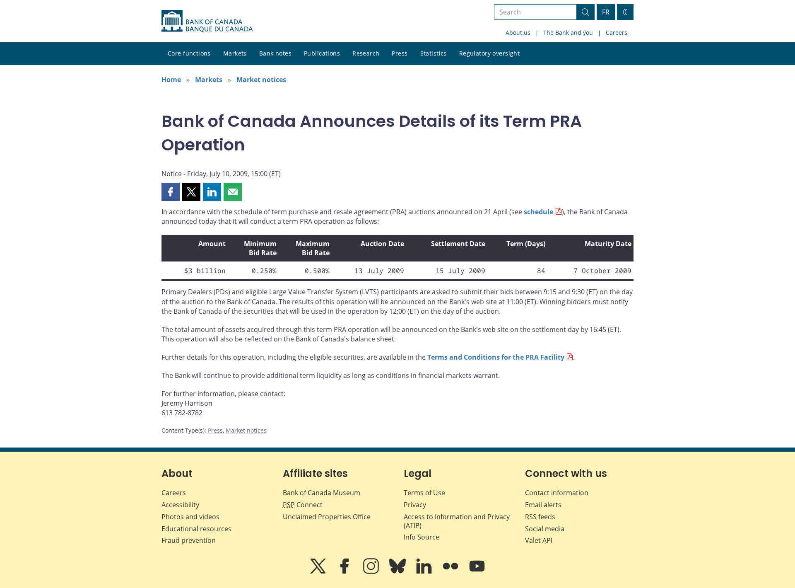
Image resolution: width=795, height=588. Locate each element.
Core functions (189, 53)
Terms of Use (424, 492)
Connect (303, 504)
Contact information (556, 492)
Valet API (538, 540)
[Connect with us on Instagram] (372, 571)
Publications (322, 53)
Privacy (415, 504)
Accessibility (180, 504)
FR (606, 12)
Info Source (421, 537)
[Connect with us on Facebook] (345, 571)
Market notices (261, 79)
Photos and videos (190, 516)
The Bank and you (568, 32)
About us (518, 32)
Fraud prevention (188, 540)
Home (171, 79)
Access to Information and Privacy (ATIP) (457, 521)
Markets (235, 53)
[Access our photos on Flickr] (451, 571)
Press (399, 53)
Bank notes (275, 53)
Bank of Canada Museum (321, 492)
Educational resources (196, 528)
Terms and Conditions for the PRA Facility (495, 357)
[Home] (207, 21)
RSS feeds (540, 516)
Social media (544, 528)
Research (365, 53)
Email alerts (543, 504)
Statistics (433, 53)
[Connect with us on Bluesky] (398, 571)
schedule (538, 211)
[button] (170, 192)
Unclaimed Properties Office (327, 516)
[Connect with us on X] (319, 571)
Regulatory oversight (489, 53)
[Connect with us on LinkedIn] (425, 571)
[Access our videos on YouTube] (477, 571)
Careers (616, 32)
